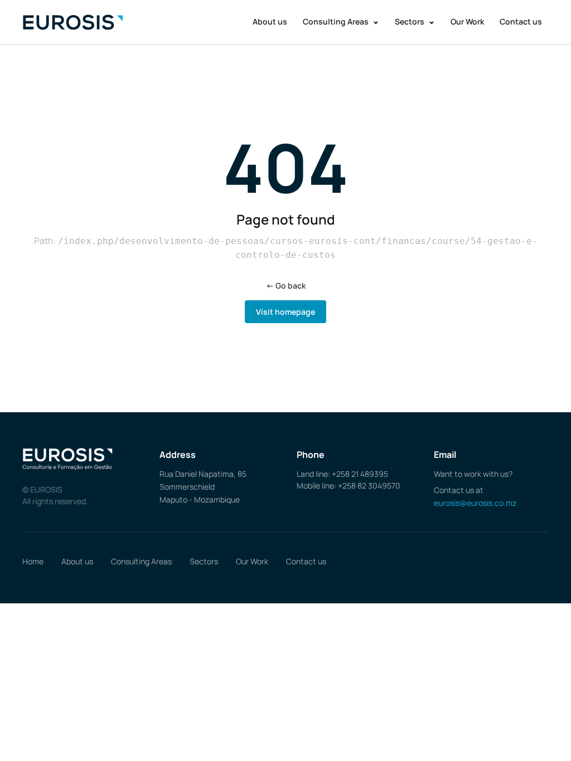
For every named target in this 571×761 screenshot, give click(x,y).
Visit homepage (285, 311)
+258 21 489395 (360, 474)
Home (32, 561)
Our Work (467, 21)
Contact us (521, 21)
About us (270, 21)
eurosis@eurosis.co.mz (475, 502)
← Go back (286, 285)
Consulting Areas (336, 21)
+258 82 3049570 (369, 485)
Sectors (410, 21)
